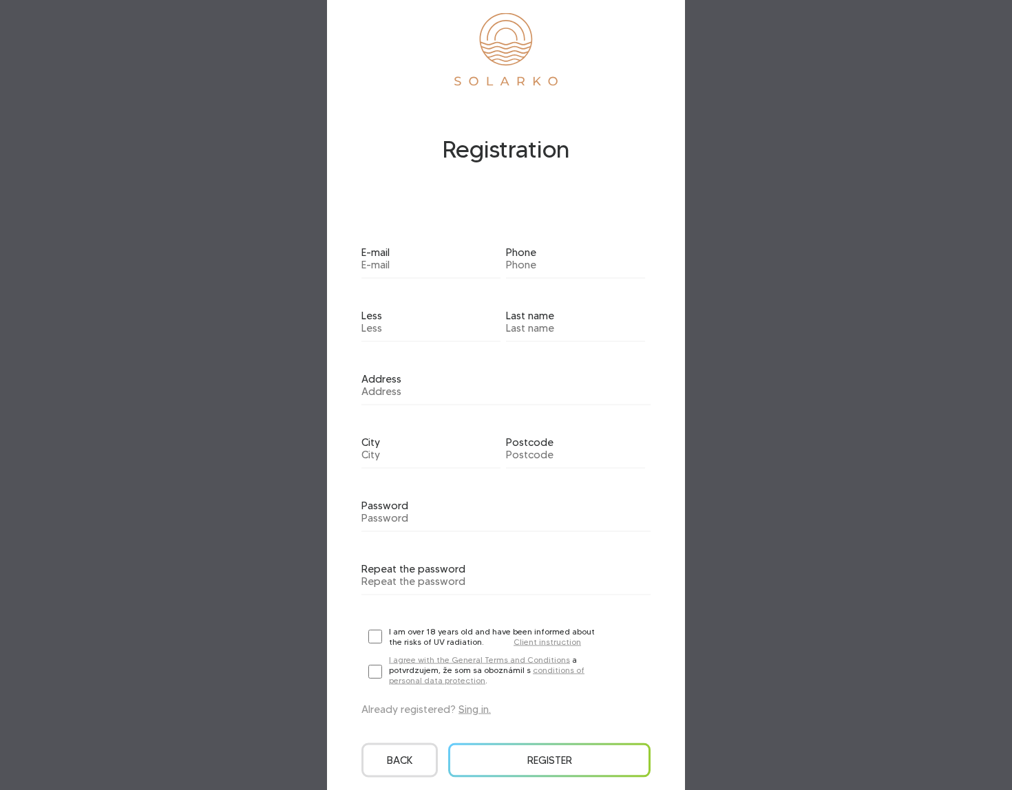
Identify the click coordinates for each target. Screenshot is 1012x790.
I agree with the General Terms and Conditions (479, 659)
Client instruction (547, 642)
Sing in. (474, 709)
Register (549, 760)
